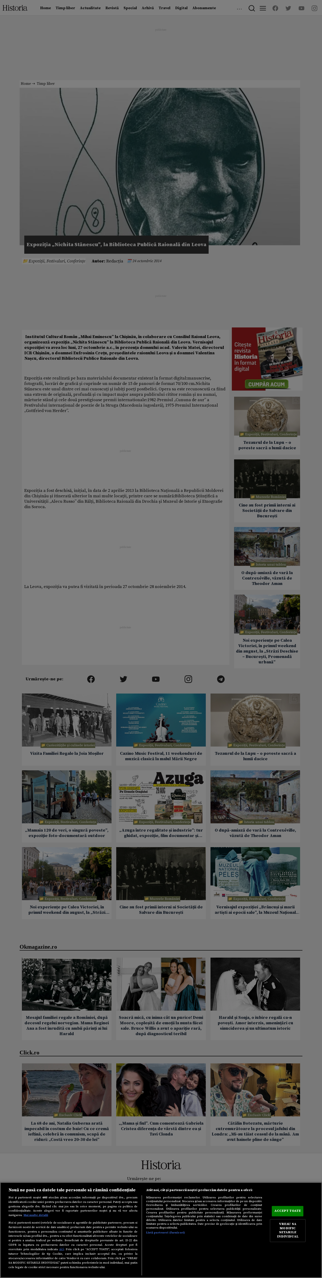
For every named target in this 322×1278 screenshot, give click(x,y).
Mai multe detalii (36, 1215)
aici (61, 1249)
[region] (161, 1230)
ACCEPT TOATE (287, 1211)
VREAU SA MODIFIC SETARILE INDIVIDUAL (287, 1230)
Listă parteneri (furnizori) (165, 1232)
